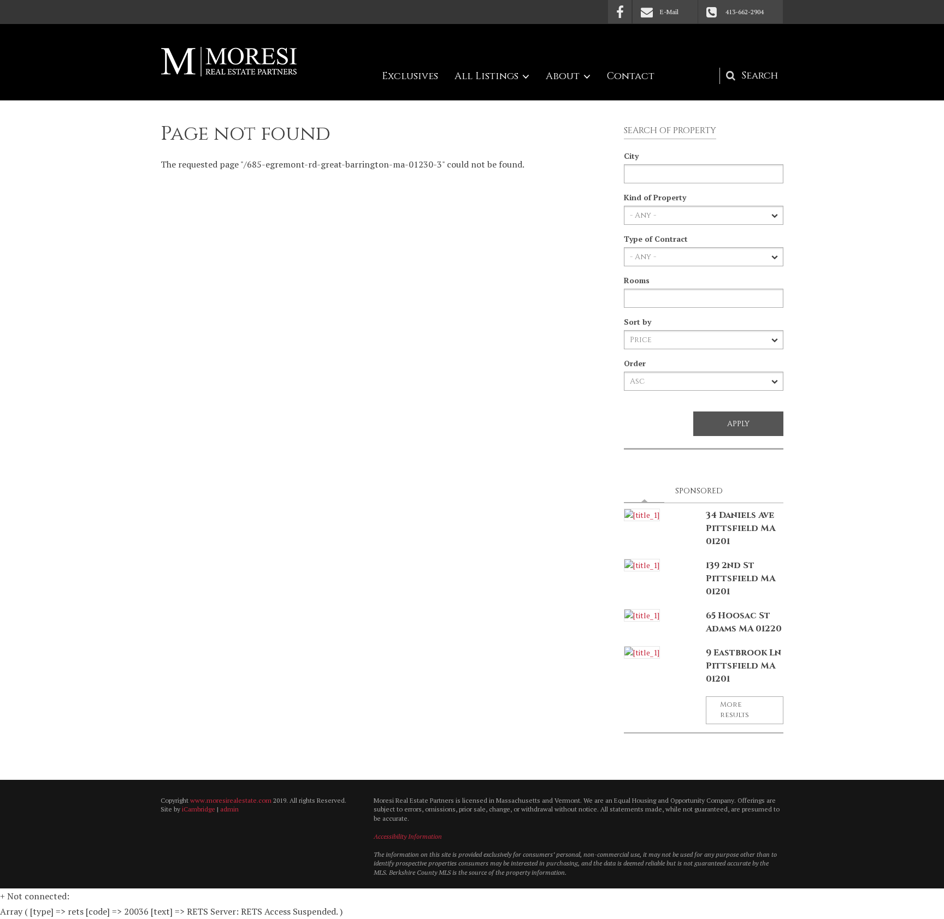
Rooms (637, 280)
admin (229, 809)
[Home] (229, 61)
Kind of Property (655, 197)
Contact (630, 76)
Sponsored (699, 491)
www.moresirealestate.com (231, 800)
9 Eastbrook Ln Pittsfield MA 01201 (743, 666)
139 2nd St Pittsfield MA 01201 (740, 578)
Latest (647, 491)
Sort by (637, 322)
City (631, 156)
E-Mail (669, 12)
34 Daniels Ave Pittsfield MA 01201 (740, 528)
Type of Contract (656, 239)
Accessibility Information (408, 836)
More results (734, 710)
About (563, 76)
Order (635, 363)
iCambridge (198, 809)
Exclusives (410, 76)
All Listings (486, 76)
